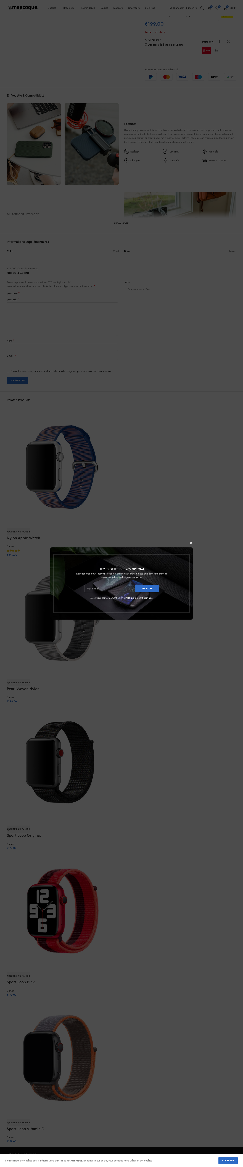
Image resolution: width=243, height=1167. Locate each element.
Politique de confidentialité (139, 598)
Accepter (228, 1160)
